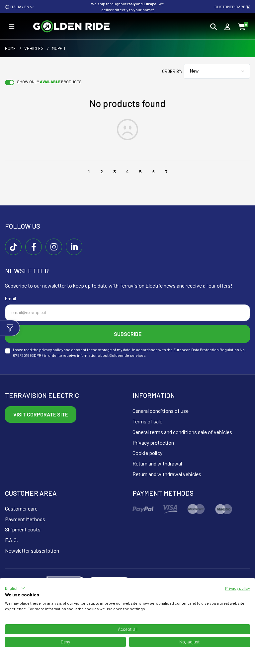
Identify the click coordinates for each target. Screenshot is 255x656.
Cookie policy (147, 453)
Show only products (49, 81)
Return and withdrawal (157, 463)
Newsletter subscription (32, 550)
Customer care (230, 6)
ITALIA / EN (19, 6)
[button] (15, 588)
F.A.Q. (11, 540)
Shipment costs (23, 529)
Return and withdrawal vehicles (166, 474)
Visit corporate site (40, 414)
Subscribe (127, 334)
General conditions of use (160, 411)
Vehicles (33, 48)
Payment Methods (25, 519)
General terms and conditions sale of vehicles (182, 432)
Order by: (172, 71)
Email (10, 298)
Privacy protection (153, 442)
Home (10, 48)
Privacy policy (237, 588)
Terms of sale (147, 421)
